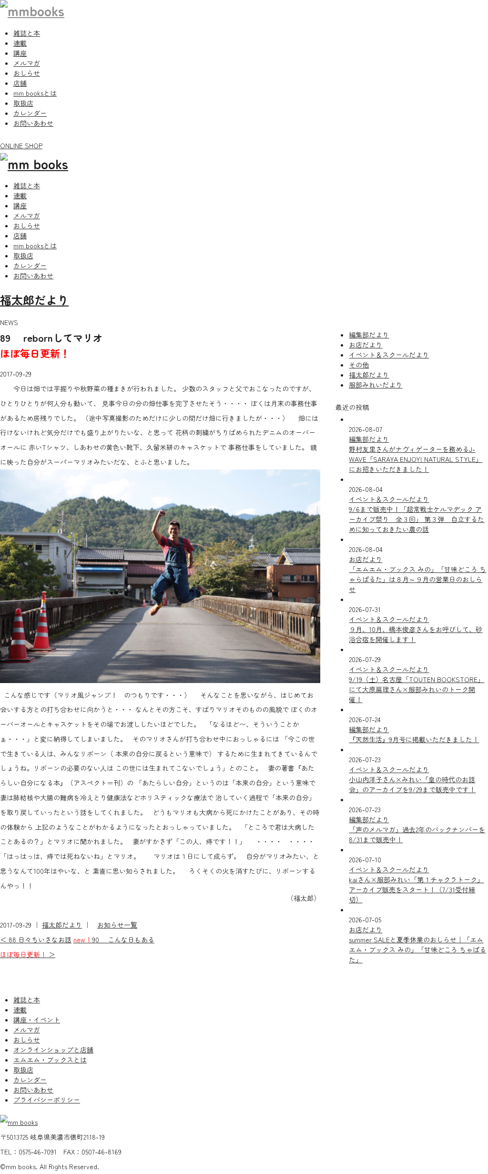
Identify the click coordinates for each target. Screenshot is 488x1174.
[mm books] (32, 10)
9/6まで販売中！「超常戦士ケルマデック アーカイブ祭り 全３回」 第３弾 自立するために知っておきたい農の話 (416, 519)
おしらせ (26, 73)
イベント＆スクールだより (389, 354)
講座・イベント (36, 1019)
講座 (20, 53)
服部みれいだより (375, 384)
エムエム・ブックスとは (50, 1059)
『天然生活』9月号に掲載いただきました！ (414, 739)
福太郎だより (34, 299)
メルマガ (26, 63)
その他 (359, 364)
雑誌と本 (26, 33)
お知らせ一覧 (117, 924)
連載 (20, 43)
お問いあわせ (33, 123)
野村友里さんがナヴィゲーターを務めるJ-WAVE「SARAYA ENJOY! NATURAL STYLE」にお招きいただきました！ (415, 459)
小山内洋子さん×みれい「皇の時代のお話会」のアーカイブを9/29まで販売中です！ (412, 784)
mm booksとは (35, 93)
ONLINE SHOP (21, 145)
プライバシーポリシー (46, 1099)
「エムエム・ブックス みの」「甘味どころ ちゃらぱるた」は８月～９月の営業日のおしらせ (417, 579)
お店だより (365, 344)
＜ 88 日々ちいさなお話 (35, 939)
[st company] (34, 163)
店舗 (20, 83)
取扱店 (23, 103)
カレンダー (30, 113)
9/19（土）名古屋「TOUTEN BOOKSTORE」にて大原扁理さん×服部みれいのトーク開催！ (416, 689)
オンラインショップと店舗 (53, 1049)
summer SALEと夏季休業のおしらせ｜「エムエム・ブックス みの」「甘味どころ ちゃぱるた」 (417, 949)
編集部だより (369, 334)
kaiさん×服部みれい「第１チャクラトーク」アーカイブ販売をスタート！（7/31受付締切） (416, 889)
